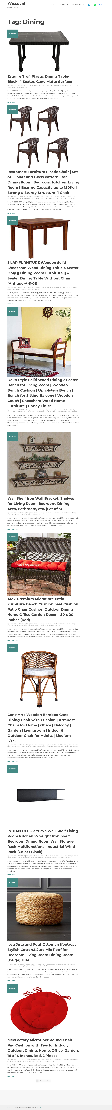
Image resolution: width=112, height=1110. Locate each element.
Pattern (37, 198)
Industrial (14, 857)
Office (36, 625)
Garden (16, 625)
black (57, 856)
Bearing (56, 196)
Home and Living (39, 85)
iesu (15, 966)
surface (14, 87)
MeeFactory (20, 1061)
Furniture (66, 85)
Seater (9, 87)
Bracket (68, 513)
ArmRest (56, 745)
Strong (62, 198)
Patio (46, 625)
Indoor (43, 746)
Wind (62, 857)
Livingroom (49, 746)
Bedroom (62, 196)
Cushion (66, 410)
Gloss (20, 198)
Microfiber (28, 1061)
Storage (54, 857)
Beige (57, 964)
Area (51, 513)
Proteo (9, 1107)
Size (71, 746)
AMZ (51, 624)
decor (68, 624)
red (56, 625)
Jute (18, 966)
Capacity (68, 196)
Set (58, 198)
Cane (51, 85)
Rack (41, 857)
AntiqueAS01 (54, 287)
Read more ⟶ (12, 102)
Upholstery (63, 412)
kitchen (24, 198)
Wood (32, 289)
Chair (73, 196)
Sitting (54, 412)
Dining (56, 85)
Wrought (67, 857)
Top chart (64, 4)
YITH (39, 1107)
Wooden (37, 289)
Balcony (51, 410)
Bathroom (56, 513)
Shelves (34, 514)
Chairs (13, 746)
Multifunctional (35, 857)
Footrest (72, 964)
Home (24, 412)
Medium (56, 746)
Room (54, 198)
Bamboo (71, 745)
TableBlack (20, 87)
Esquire (60, 85)
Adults (51, 745)
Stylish (46, 966)
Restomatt (48, 198)
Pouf (28, 966)
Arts (61, 745)
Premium (52, 625)
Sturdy (73, 198)
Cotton (62, 964)
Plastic (76, 85)
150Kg (51, 196)
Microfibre (31, 625)
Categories (77, 4)
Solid (24, 289)
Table (28, 289)
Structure (67, 198)
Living (29, 198)
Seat (59, 625)
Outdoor (41, 625)
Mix (25, 966)
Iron (15, 514)
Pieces (47, 1061)
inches (25, 625)
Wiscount (16, 3)
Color (61, 856)
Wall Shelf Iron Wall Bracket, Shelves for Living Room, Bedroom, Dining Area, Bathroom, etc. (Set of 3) (40, 503)
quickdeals (12, 85)
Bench (57, 410)
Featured (52, 4)
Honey (29, 412)
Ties (53, 1061)
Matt (33, 198)
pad (43, 1061)
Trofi (25, 87)
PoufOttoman (35, 966)
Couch (62, 410)
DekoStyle (73, 410)
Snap (20, 289)
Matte (71, 85)
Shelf (29, 514)
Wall (38, 514)
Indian (9, 857)
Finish (14, 412)
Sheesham (15, 289)
